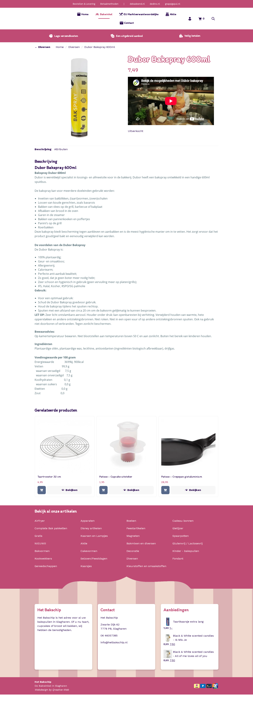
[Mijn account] (190, 19)
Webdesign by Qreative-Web (52, 689)
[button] (213, 19)
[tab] (43, 149)
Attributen (61, 149)
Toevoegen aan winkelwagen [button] (42, 490)
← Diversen (42, 47)
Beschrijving (43, 149)
